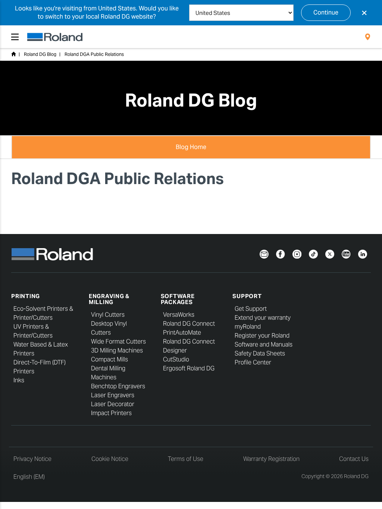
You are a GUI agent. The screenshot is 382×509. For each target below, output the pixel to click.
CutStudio (176, 359)
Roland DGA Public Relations (94, 54)
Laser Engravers (112, 395)
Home (13, 54)
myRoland (248, 327)
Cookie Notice (109, 459)
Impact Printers (111, 413)
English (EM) (29, 477)
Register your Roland (262, 335)
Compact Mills (109, 359)
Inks (18, 380)
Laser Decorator (112, 404)
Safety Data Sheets (260, 353)
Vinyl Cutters (108, 315)
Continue (325, 12)
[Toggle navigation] (15, 37)
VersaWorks (178, 315)
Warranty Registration (271, 459)
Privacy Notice (32, 459)
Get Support (251, 309)
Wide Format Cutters (118, 341)
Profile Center (253, 362)
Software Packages (178, 299)
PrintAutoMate (182, 332)
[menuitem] (367, 37)
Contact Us (354, 459)
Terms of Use (185, 459)
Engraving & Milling (109, 299)
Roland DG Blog (40, 54)
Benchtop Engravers (118, 386)
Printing (25, 296)
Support (247, 296)
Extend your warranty (263, 318)
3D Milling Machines (117, 350)
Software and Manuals (263, 344)
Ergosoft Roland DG (189, 368)
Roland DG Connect (189, 324)
